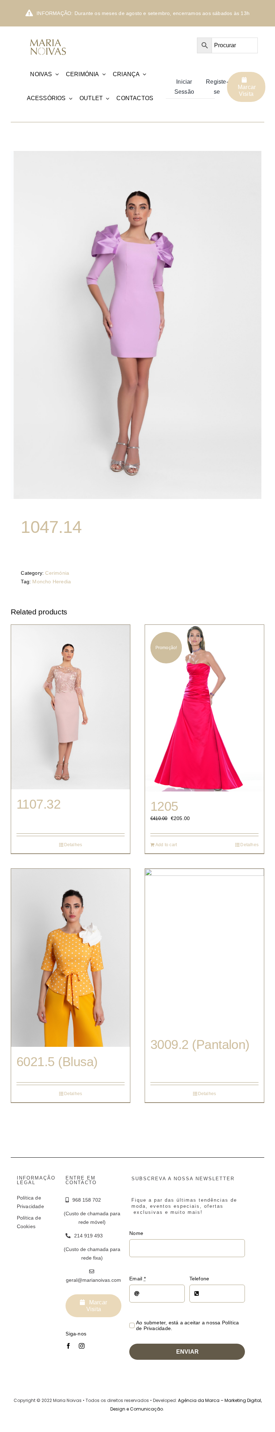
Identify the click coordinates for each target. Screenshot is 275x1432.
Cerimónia (57, 573)
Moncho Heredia (51, 581)
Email (137, 1278)
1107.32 (38, 804)
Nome (136, 1233)
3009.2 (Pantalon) (200, 1044)
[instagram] (82, 1346)
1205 (164, 806)
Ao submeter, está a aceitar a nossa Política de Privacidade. (187, 1325)
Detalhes (73, 844)
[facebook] (68, 1346)
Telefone (199, 1278)
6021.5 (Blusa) (56, 1061)
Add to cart (166, 844)
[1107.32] (70, 707)
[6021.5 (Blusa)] (70, 958)
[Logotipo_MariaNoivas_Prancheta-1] (48, 38)
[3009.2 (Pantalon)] (204, 949)
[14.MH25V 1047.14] (137, 325)
